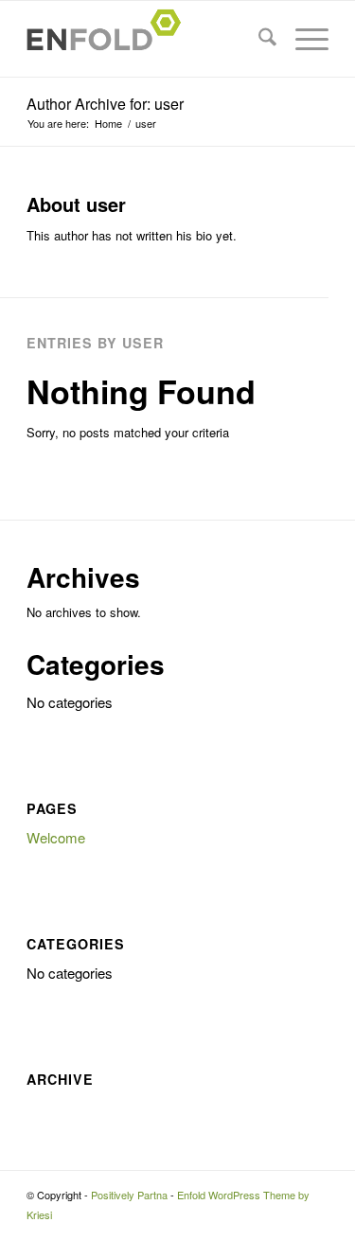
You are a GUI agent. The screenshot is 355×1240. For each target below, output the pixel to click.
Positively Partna (129, 1194)
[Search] (258, 39)
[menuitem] (258, 39)
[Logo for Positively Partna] (147, 39)
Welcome (56, 837)
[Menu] (302, 39)
